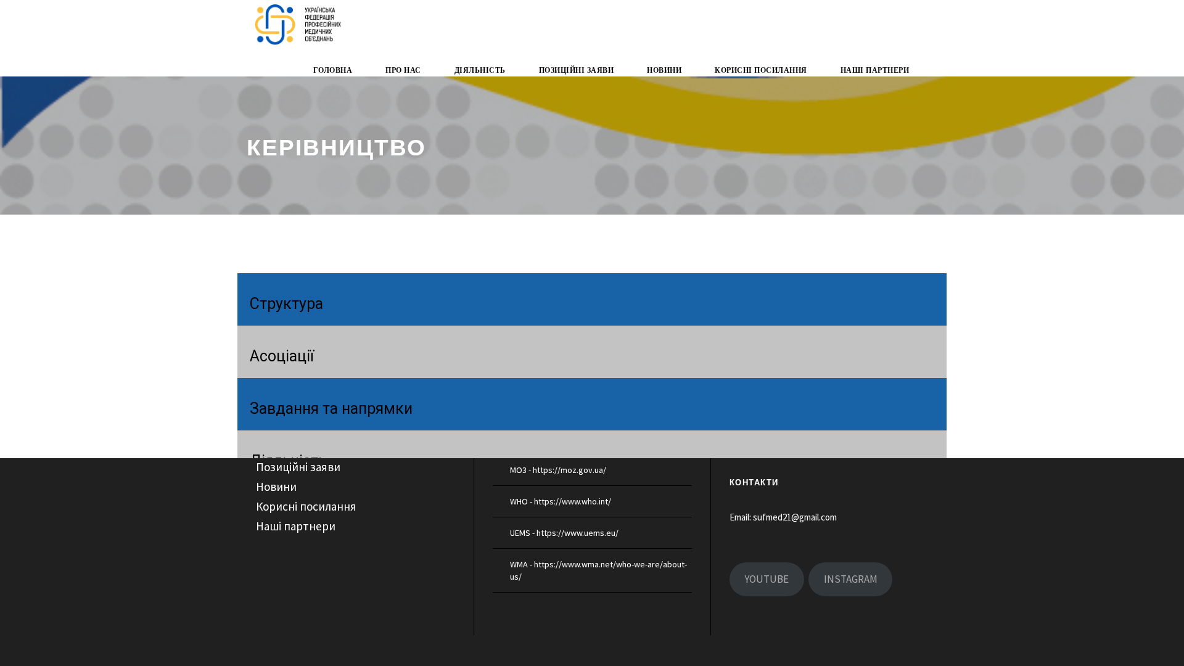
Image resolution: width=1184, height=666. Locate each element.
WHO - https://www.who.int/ (560, 501)
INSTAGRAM (851, 579)
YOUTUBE (766, 579)
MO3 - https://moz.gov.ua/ (558, 469)
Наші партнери (875, 70)
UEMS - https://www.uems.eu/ (564, 532)
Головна (333, 70)
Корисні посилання (761, 70)
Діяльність (480, 70)
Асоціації (282, 356)
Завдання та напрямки (331, 408)
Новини (664, 70)
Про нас (403, 70)
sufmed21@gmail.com (795, 517)
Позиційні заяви (576, 70)
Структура (286, 304)
